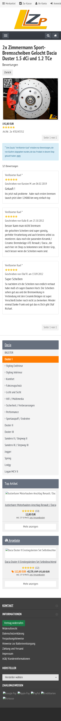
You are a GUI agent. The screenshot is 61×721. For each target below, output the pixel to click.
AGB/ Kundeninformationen (16, 658)
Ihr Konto (42, 3)
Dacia (8, 345)
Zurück (7, 72)
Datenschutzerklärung (13, 633)
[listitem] (9, 694)
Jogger (8, 451)
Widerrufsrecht (9, 628)
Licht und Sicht (13, 392)
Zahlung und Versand (12, 648)
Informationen (12, 614)
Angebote (14, 540)
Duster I (9, 359)
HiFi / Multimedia (15, 399)
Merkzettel (10, 3)
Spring (8, 458)
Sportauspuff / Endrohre (18, 418)
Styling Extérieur (14, 366)
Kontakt (7, 606)
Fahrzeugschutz (14, 385)
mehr (19, 156)
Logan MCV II (11, 471)
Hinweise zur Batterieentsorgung (18, 643)
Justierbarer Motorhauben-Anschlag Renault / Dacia (30, 505)
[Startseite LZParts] (30, 19)
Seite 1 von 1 (50, 137)
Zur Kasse (27, 3)
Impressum (7, 653)
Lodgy (8, 465)
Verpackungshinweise (13, 638)
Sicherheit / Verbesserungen (20, 405)
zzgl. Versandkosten (37, 517)
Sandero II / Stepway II (16, 438)
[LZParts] (55, 35)
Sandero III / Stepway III (16, 445)
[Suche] (48, 35)
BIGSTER (9, 352)
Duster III (9, 432)
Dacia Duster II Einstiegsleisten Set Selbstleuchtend (30, 562)
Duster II (9, 425)
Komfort (10, 379)
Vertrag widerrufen (13, 623)
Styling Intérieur (14, 372)
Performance (12, 412)
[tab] (30, 615)
